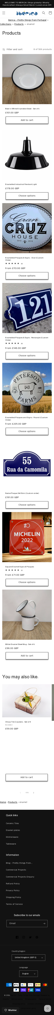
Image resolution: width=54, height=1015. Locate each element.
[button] (3, 13)
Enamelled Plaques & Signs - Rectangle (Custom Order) (26, 339)
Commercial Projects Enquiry (20, 876)
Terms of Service (14, 904)
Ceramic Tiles (12, 823)
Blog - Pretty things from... (19, 863)
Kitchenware (12, 837)
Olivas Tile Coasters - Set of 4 (18, 722)
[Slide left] (20, 792)
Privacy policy (30, 999)
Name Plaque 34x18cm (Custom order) (22, 493)
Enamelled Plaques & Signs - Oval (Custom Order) (24, 259)
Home (3, 802)
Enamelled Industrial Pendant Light (21, 184)
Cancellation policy (28, 1008)
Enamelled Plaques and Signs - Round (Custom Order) (26, 418)
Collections (5, 24)
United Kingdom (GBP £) (25, 957)
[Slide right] (33, 792)
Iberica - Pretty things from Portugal (27, 20)
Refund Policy (13, 883)
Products (19, 24)
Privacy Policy (13, 890)
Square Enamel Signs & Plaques (19, 567)
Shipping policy (19, 1004)
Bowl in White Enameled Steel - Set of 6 (22, 109)
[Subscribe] (44, 923)
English (25, 973)
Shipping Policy (13, 897)
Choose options (27, 195)
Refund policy (17, 999)
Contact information (36, 1004)
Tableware (11, 843)
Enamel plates (13, 830)
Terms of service (45, 999)
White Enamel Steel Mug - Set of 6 (20, 644)
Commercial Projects (16, 869)
